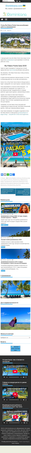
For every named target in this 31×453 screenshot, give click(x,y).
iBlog (2, 224)
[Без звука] (23, 377)
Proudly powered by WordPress (10, 441)
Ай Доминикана (16, 180)
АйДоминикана (23, 180)
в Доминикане (10, 60)
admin (10, 30)
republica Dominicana (7, 180)
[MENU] (6, 19)
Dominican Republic (12, 178)
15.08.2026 (4, 237)
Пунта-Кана (12, 70)
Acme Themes (15, 443)
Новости (3, 178)
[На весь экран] (26, 377)
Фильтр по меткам (7, 334)
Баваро (2, 181)
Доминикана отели (23, 181)
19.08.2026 (4, 214)
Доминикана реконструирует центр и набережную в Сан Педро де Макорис (23, 192)
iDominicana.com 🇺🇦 (15, 5)
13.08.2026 (4, 260)
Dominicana (19, 178)
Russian (6, 0)
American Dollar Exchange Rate (15, 348)
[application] (15, 371)
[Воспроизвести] (4, 377)
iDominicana (24, 178)
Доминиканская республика (7, 183)
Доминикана (16, 181)
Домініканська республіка (19, 183)
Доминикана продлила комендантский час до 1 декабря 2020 (7, 191)
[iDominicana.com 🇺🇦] (2, 19)
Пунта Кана (18, 185)
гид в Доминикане (8, 181)
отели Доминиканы (11, 185)
